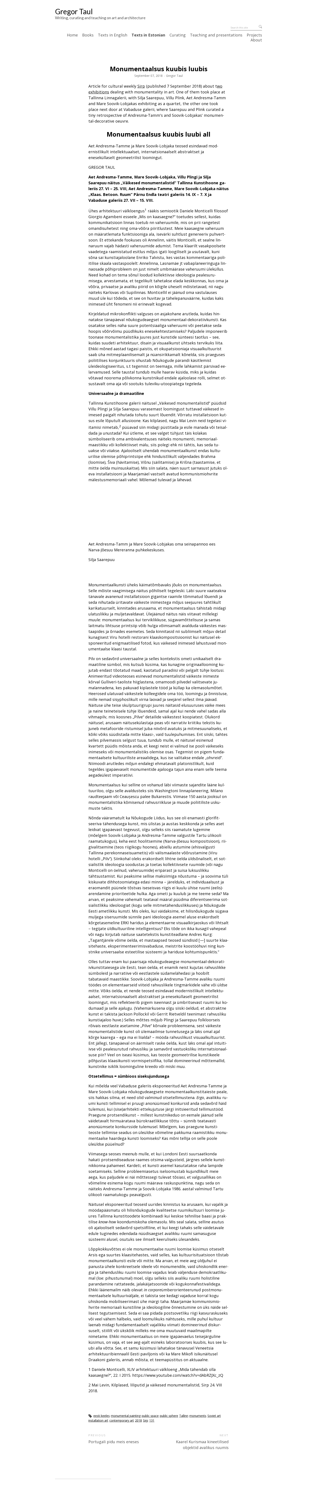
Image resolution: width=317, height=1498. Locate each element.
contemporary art (121, 1420)
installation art (98, 1420)
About (256, 40)
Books (88, 35)
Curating (177, 35)
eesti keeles (101, 1416)
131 (151, 1420)
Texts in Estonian (148, 35)
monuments (197, 1416)
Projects (254, 35)
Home (72, 35)
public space (150, 1416)
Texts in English (112, 35)
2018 (138, 1420)
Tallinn (183, 1416)
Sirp (141, 86)
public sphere (169, 1416)
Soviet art (214, 1416)
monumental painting (126, 1416)
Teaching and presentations (216, 35)
